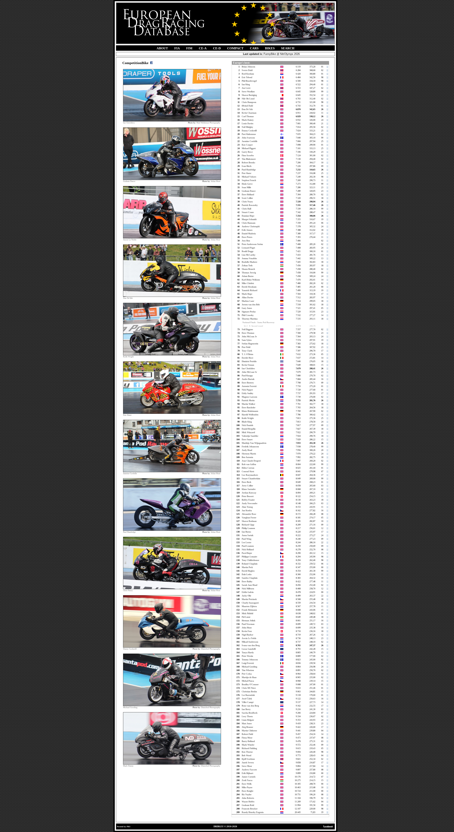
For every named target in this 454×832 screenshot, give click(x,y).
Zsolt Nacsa (247, 780)
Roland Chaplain (250, 564)
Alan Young (247, 507)
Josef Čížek (247, 698)
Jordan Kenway (249, 493)
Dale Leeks (247, 574)
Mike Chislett (248, 283)
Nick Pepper (247, 390)
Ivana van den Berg (251, 645)
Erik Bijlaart (247, 773)
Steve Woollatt (248, 91)
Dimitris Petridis (249, 361)
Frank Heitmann (249, 610)
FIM (189, 48)
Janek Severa (248, 762)
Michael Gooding (130, 707)
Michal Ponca (248, 681)
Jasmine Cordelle (130, 473)
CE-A (203, 48)
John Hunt (247, 627)
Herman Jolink (248, 620)
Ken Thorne (247, 752)
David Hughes (248, 571)
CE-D (217, 48)
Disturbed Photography (210, 649)
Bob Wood (246, 755)
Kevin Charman (249, 113)
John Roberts (248, 798)
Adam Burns (248, 276)
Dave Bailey (247, 581)
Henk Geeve (247, 184)
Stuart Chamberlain (251, 478)
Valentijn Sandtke (250, 436)
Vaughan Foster (249, 517)
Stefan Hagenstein (250, 343)
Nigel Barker (247, 635)
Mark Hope (247, 294)
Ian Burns (246, 532)
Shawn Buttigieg (249, 95)
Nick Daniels (247, 425)
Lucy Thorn (247, 716)
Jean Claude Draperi (251, 461)
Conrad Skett (248, 471)
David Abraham (249, 287)
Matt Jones (247, 723)
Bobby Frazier (248, 500)
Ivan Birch (246, 166)
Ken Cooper (247, 145)
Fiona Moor (247, 737)
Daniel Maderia (249, 233)
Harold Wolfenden (250, 414)
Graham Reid (248, 805)
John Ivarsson (248, 138)
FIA (177, 48)
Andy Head (247, 450)
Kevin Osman (248, 365)
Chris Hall (246, 209)
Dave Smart (247, 439)
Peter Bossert (248, 496)
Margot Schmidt (249, 219)
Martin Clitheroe (249, 730)
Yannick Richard (249, 290)
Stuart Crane (248, 212)
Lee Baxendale (248, 695)
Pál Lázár (246, 617)
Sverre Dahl (247, 70)
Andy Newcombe (249, 503)
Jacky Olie (246, 595)
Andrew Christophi (251, 226)
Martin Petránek (249, 599)
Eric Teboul (247, 77)
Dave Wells (247, 784)
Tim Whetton (248, 670)
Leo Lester (246, 542)
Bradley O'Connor (250, 684)
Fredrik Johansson (250, 446)
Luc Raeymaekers (250, 475)
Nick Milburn (248, 588)
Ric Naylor (246, 794)
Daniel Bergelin (249, 429)
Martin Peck (247, 567)
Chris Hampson (249, 102)
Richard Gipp (248, 524)
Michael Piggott (249, 148)
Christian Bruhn (249, 691)
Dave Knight (247, 791)
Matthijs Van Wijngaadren (254, 443)
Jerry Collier (247, 485)
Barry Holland (248, 741)
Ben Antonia (247, 457)
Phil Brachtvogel (249, 81)
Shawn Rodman (249, 521)
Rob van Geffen (249, 464)
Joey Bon (246, 240)
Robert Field (247, 734)
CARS (254, 48)
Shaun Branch (248, 269)
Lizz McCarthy (248, 255)
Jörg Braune (247, 727)
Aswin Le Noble (129, 240)
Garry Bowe (247, 152)
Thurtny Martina (250, 319)
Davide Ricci (247, 358)
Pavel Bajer (247, 553)
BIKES (270, 48)
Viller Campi (247, 702)
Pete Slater (127, 415)
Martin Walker (248, 404)
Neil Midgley (247, 127)
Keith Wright (128, 357)
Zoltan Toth (247, 265)
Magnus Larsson (249, 397)
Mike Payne (247, 787)
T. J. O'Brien (247, 354)
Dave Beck (246, 482)
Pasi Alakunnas (249, 134)
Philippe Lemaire (249, 556)
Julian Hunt (215, 181)
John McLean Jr (249, 336)
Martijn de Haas (249, 677)
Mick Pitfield (247, 613)
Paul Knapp (247, 375)
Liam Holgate (248, 720)
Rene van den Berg (250, 706)
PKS (128, 827)
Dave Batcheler (248, 407)
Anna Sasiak (247, 535)
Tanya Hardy (248, 652)
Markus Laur (248, 301)
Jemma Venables (249, 258)
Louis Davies (247, 123)
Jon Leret (246, 88)
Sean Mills (246, 187)
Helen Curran (248, 468)
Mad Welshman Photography (208, 123)
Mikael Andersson (250, 642)
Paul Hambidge (129, 532)
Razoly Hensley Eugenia (253, 812)
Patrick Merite (248, 400)
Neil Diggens (247, 329)
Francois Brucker (250, 809)
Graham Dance (129, 181)
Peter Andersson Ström (252, 244)
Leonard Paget (248, 248)
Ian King (246, 84)
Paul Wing (246, 539)
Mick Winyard (248, 432)
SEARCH (287, 48)
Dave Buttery (248, 382)
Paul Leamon (248, 546)
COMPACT (235, 48)
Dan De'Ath (128, 298)
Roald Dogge (247, 251)
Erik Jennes (247, 230)
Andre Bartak (248, 379)
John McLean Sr (249, 372)
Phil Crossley (248, 315)
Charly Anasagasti (250, 603)
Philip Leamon (248, 528)
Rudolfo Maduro (249, 262)
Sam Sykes (247, 340)
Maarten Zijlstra (249, 606)
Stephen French (249, 180)
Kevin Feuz (247, 631)
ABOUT (162, 48)
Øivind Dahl (247, 106)
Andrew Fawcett (249, 769)
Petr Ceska (247, 674)
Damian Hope (248, 216)
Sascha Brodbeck (250, 713)
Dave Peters (247, 237)
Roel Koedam (248, 74)
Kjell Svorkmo (248, 759)
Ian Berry (246, 709)
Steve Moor (247, 766)
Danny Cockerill (130, 649)
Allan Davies (247, 297)
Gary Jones (247, 308)
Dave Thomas (248, 333)
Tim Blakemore (249, 159)
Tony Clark (247, 351)
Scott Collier (247, 198)
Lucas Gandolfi (249, 649)
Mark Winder (248, 745)
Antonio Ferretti (249, 386)
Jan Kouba (247, 510)
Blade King (247, 422)
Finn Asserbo (248, 155)
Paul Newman (248, 624)
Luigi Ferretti (248, 663)
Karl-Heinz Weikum (251, 280)
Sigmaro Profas (249, 311)
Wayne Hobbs (248, 801)
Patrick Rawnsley (250, 205)
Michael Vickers (249, 177)
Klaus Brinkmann (250, 411)
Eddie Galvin (248, 592)
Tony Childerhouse (250, 560)
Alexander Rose (249, 514)
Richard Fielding (249, 748)
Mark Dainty (128, 766)
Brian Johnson (248, 67)
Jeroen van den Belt (251, 304)
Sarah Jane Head (249, 585)
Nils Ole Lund (248, 98)
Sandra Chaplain (250, 578)
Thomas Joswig (249, 272)
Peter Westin (247, 656)
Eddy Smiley (247, 393)
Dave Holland (248, 194)
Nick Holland (248, 549)
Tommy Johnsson (250, 659)
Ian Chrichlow (129, 123)
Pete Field (246, 347)
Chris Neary (128, 590)
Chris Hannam (248, 223)
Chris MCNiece (249, 688)
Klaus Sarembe (249, 489)
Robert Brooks (248, 162)
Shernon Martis (249, 453)
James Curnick (249, 777)
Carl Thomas (248, 116)
